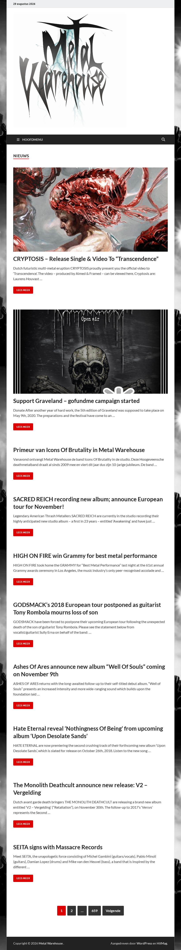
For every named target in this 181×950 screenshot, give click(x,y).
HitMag (162, 943)
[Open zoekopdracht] (163, 140)
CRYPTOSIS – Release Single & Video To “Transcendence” (85, 258)
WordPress (144, 943)
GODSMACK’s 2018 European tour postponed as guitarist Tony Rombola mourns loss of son (87, 608)
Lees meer (21, 289)
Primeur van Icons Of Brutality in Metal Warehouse (79, 449)
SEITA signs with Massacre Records (57, 847)
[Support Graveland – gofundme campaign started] (90, 352)
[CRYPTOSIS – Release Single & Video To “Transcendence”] (90, 209)
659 (95, 910)
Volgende (113, 910)
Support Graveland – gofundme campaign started (76, 400)
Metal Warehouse (51, 943)
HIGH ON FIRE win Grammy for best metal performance (85, 555)
